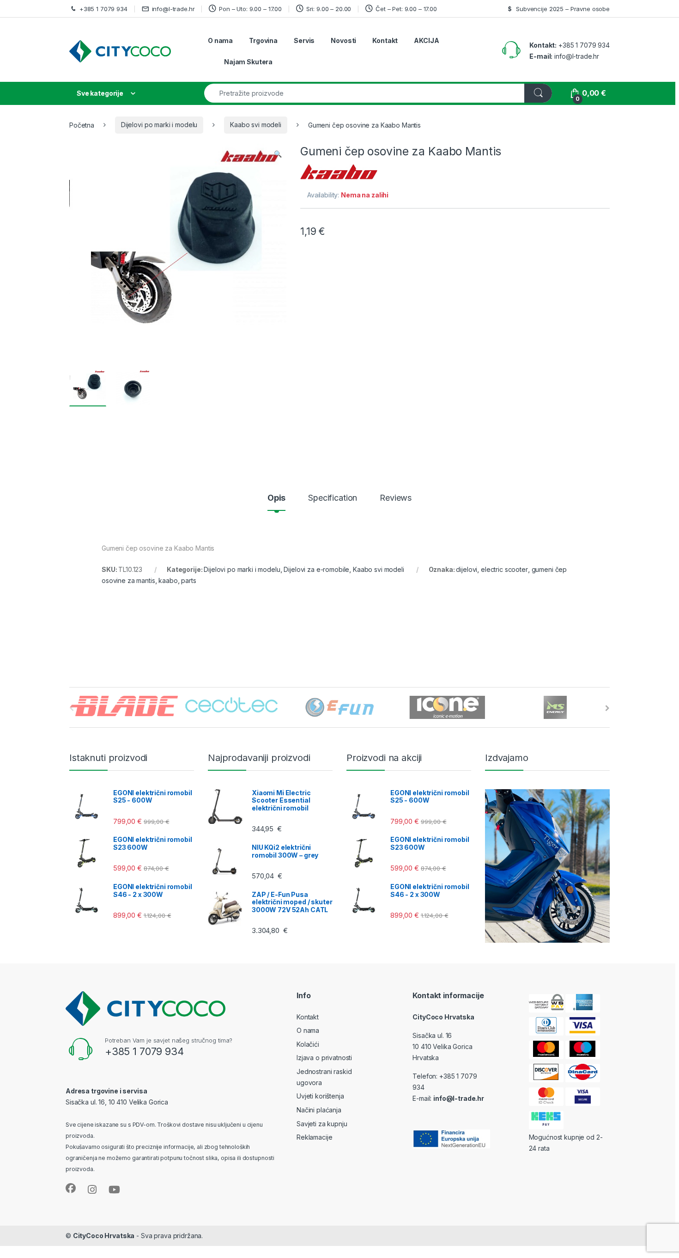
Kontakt (385, 40)
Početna (81, 125)
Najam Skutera (248, 62)
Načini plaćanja (319, 1110)
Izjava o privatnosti (324, 1058)
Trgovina (263, 40)
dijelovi (466, 569)
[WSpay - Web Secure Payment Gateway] (546, 1003)
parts (188, 580)
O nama (220, 40)
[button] (278, 154)
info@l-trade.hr (173, 8)
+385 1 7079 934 (103, 8)
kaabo (167, 580)
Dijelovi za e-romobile (316, 569)
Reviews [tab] (396, 498)
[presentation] (607, 708)
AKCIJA (426, 40)
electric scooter (504, 569)
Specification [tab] (332, 498)
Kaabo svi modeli (255, 125)
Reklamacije (314, 1137)
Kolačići (308, 1044)
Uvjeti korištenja (320, 1096)
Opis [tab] (276, 498)
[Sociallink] (71, 1188)
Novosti (343, 40)
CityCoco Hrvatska (104, 1236)
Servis (304, 40)
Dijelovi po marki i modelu (159, 125)
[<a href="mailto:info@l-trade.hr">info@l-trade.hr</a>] (147, 8)
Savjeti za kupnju (322, 1124)
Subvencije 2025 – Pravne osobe (563, 8)
